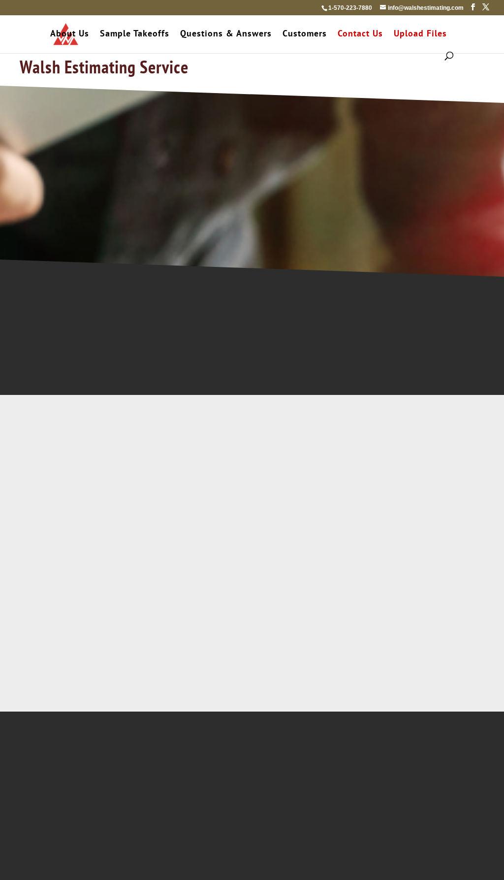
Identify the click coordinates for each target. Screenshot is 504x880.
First (70, 470)
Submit (264, 789)
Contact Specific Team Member (420, 367)
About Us (69, 34)
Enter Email (80, 529)
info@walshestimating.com (420, 353)
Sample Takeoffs (134, 34)
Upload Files (420, 34)
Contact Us (360, 34)
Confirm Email (185, 529)
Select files (364, 605)
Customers (305, 34)
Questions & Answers (226, 34)
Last (275, 470)
